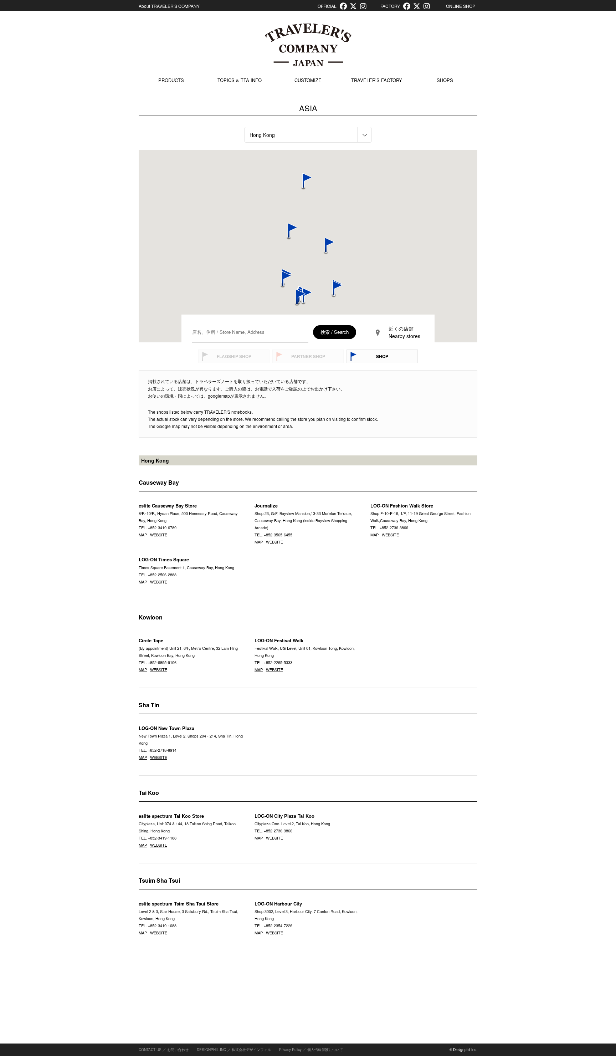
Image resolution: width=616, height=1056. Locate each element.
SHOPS (445, 80)
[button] (297, 297)
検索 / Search (334, 331)
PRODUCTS (171, 80)
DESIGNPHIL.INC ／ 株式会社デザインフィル (234, 1049)
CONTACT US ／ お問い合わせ (164, 1049)
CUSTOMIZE (308, 80)
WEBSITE (158, 534)
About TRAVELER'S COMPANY (169, 6)
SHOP (382, 356)
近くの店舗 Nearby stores (404, 332)
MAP (143, 534)
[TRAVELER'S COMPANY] (308, 45)
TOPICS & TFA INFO (239, 80)
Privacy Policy (290, 1049)
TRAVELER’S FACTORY (376, 80)
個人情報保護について (325, 1049)
